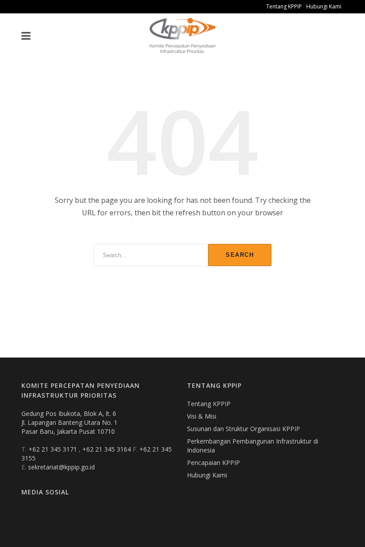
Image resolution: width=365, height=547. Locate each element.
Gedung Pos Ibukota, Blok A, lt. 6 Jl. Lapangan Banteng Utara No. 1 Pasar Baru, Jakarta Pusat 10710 (69, 422)
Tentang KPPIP (284, 6)
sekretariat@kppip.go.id (61, 467)
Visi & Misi (201, 416)
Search (240, 254)
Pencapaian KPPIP (213, 462)
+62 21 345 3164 (107, 449)
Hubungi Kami (323, 6)
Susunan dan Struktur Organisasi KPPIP (243, 428)
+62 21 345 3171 (53, 449)
